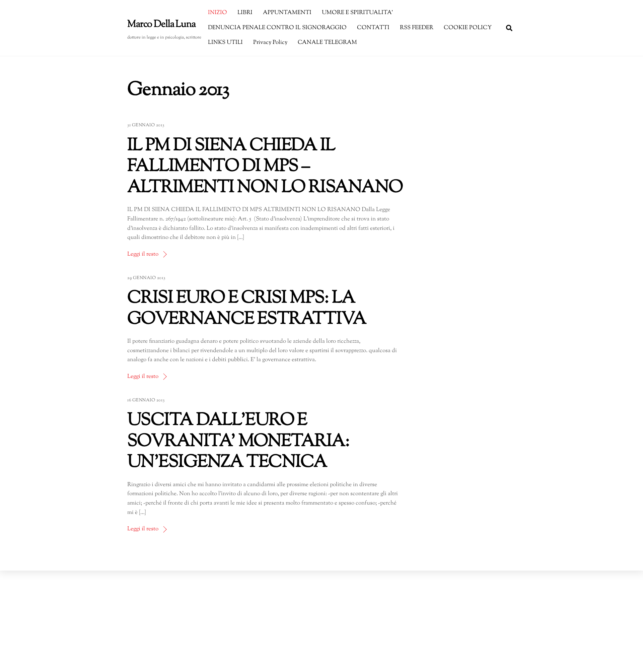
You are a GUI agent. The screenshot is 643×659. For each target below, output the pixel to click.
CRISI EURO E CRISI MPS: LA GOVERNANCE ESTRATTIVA (246, 309)
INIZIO (217, 13)
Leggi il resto (142, 254)
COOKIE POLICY (468, 28)
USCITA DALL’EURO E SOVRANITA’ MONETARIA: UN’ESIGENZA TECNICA (238, 441)
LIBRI (245, 13)
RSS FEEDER (416, 28)
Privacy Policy (270, 43)
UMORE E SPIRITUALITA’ (357, 13)
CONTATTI (373, 28)
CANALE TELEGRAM (327, 43)
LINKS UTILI (225, 43)
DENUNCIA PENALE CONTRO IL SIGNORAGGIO (277, 28)
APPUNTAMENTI (287, 13)
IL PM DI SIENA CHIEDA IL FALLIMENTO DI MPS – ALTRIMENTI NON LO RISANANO (265, 166)
